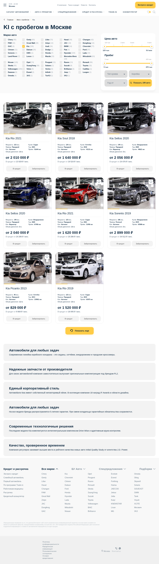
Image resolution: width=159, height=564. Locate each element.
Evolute (114, 474)
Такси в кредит (73, 5)
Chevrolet (88, 46)
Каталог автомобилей (18, 12)
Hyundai (69, 53)
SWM (136, 493)
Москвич (138, 507)
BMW (68, 46)
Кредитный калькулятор (13, 496)
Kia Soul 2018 (66, 138)
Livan (113, 507)
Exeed (30, 72)
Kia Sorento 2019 (120, 213)
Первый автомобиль (12, 481)
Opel (30, 62)
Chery (12, 40)
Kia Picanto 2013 (16, 288)
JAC (67, 43)
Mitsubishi (89, 56)
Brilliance (69, 69)
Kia (30, 46)
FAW (11, 43)
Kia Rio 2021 (13, 138)
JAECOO (115, 489)
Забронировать (38, 169)
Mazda (49, 56)
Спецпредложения (67, 12)
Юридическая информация (47, 548)
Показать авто (141, 83)
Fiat (67, 50)
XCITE (137, 504)
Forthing (114, 481)
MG (112, 511)
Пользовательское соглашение (49, 552)
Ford (86, 50)
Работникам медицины (13, 489)
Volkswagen (15, 69)
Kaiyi (113, 500)
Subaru (49, 66)
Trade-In (112, 12)
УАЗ (67, 76)
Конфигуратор (130, 12)
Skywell (137, 481)
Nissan (13, 62)
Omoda (12, 76)
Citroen (12, 50)
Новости (84, 5)
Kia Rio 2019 (65, 288)
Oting (136, 478)
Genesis (12, 53)
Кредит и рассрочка (92, 12)
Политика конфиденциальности (50, 543)
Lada (86, 53)
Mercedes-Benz (70, 57)
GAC (11, 46)
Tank (136, 496)
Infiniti (49, 72)
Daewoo (12, 72)
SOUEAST (138, 489)
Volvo (30, 69)
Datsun (31, 50)
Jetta (113, 496)
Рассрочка (7, 493)
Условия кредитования (47, 557)
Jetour (113, 493)
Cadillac (87, 69)
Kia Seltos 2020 (119, 138)
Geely (31, 40)
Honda (49, 53)
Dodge (49, 50)
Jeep (67, 72)
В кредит (16, 169)
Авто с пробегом (43, 12)
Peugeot (50, 62)
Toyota (87, 66)
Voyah (136, 500)
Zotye (49, 43)
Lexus (30, 56)
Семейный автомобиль (13, 478)
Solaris (137, 485)
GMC (30, 53)
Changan (88, 40)
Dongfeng (88, 43)
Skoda (12, 66)
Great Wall (32, 43)
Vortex (49, 69)
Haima (114, 485)
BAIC (90, 507)
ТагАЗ (49, 76)
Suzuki (68, 66)
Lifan (49, 40)
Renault (88, 62)
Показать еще (81, 331)
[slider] (104, 46)
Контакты (92, 5)
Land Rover (14, 56)
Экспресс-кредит (145, 5)
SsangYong (33, 66)
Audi (49, 46)
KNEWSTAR (116, 504)
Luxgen (87, 72)
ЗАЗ (29, 76)
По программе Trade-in (13, 485)
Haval (68, 40)
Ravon (68, 62)
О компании (61, 5)
